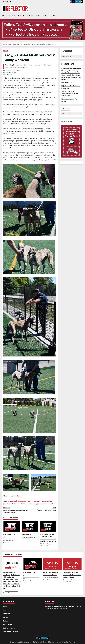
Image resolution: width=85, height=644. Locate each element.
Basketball (68, 568)
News (3, 16)
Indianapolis (45, 501)
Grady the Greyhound (34, 501)
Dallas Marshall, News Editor (11, 591)
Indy (51, 501)
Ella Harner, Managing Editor (47, 544)
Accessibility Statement (10, 631)
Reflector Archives (9, 628)
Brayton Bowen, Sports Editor (51, 577)
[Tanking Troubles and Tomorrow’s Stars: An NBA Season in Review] (72, 564)
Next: (46, 509)
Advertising (7, 613)
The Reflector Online (26, 504)
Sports (12, 16)
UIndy (35, 504)
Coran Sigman (12, 501)
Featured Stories (10, 527)
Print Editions (7, 624)
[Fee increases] (30, 526)
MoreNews (62, 642)
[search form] (82, 15)
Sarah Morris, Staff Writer (70, 580)
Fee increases (26, 534)
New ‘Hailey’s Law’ (9, 534)
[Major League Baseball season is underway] (52, 564)
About (5, 606)
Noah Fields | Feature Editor (13, 71)
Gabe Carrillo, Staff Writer (29, 537)
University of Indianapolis (45, 504)
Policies (5, 621)
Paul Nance (7, 504)
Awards (5, 610)
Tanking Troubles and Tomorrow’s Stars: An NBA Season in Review (69, 94)
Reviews (52, 16)
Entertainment (41, 16)
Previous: (16, 510)
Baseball (47, 568)
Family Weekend (21, 501)
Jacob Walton (15, 496)
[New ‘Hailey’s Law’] (32, 564)
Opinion (29, 16)
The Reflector (15, 504)
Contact (5, 617)
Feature (21, 16)
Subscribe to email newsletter (60, 606)
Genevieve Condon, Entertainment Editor (8, 539)
